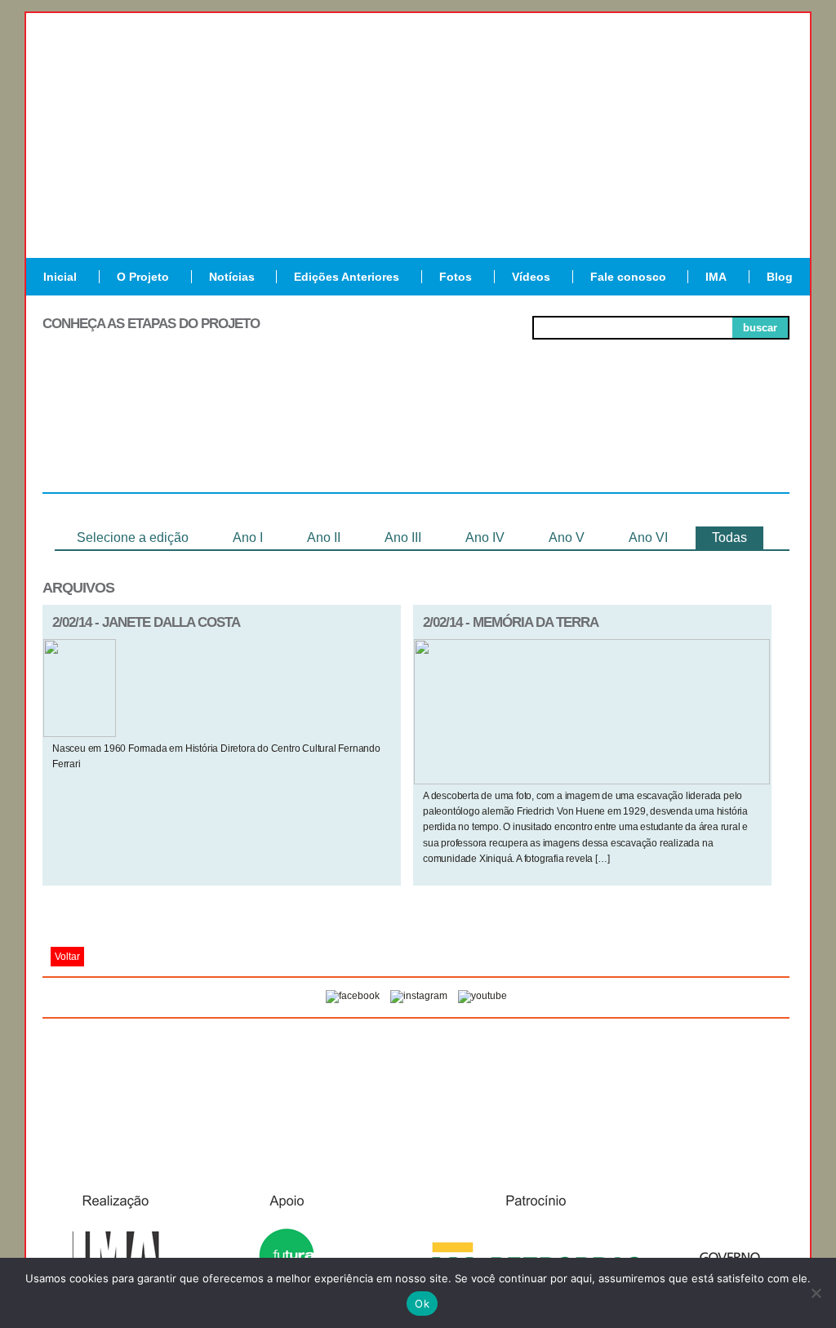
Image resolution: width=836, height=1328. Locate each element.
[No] (815, 1293)
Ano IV (485, 537)
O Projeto (143, 276)
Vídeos (531, 276)
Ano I (248, 537)
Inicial (60, 276)
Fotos (455, 276)
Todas (729, 537)
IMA (716, 276)
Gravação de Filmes (566, 439)
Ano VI (648, 537)
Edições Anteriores (346, 276)
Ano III (403, 537)
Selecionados (267, 432)
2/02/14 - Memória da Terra (510, 622)
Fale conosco (628, 276)
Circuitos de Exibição (715, 439)
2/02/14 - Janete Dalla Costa (146, 622)
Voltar (67, 956)
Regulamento (117, 432)
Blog (780, 276)
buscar (760, 328)
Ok (422, 1303)
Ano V (567, 537)
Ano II (323, 537)
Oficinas (416, 432)
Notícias (232, 276)
